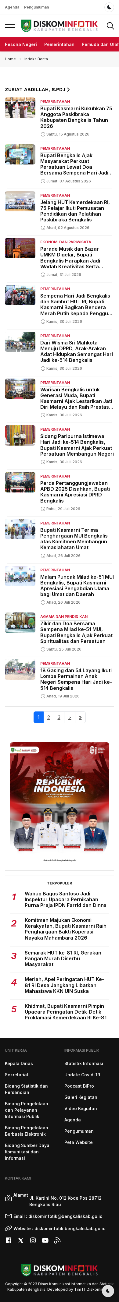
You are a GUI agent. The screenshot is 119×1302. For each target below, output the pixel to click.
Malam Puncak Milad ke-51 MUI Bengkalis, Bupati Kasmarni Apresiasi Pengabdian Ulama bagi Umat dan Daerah (77, 586)
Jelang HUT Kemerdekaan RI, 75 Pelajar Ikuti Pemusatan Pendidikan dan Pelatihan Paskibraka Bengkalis (75, 211)
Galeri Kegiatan (80, 1097)
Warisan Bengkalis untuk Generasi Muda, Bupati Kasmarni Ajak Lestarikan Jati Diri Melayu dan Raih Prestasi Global (76, 401)
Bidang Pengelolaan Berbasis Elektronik (26, 1131)
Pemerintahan (59, 44)
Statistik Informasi (83, 1063)
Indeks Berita (36, 59)
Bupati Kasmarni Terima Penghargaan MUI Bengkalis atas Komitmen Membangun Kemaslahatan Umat (74, 539)
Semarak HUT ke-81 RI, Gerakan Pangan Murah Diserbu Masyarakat (63, 958)
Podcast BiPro (79, 1086)
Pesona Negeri (21, 44)
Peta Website (78, 1142)
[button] (10, 26)
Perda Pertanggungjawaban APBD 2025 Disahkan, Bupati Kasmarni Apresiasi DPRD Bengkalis (75, 492)
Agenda (12, 7)
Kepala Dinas (19, 1063)
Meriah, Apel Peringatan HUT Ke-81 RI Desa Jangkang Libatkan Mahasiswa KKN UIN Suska (64, 985)
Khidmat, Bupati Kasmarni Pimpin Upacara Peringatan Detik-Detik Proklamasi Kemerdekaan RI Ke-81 (65, 1012)
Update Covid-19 (82, 1074)
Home (10, 59)
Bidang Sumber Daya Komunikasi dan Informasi (27, 1152)
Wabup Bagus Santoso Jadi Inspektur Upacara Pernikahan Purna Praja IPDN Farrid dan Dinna (65, 899)
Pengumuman (36, 7)
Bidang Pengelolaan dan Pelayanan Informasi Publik (26, 1110)
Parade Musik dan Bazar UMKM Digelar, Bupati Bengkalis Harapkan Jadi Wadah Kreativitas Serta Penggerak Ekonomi (70, 260)
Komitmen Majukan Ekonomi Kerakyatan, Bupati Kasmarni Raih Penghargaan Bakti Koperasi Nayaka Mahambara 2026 (65, 929)
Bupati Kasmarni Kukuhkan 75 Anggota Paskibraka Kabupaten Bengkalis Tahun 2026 (76, 117)
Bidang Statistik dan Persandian (26, 1089)
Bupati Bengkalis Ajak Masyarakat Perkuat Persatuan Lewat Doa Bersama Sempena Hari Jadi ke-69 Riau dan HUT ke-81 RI (74, 167)
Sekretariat (16, 1074)
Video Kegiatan (80, 1108)
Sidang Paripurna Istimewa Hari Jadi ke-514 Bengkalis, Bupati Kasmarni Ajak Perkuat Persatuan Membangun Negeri (77, 445)
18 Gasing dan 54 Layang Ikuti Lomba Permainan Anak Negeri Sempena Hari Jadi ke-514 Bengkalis (76, 679)
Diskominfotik (99, 1289)
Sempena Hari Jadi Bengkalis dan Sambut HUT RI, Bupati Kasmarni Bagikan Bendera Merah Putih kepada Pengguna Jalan (77, 307)
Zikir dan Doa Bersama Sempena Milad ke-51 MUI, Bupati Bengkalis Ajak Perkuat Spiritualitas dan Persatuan (76, 632)
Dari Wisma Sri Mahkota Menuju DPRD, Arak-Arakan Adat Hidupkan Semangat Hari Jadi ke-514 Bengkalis (76, 351)
